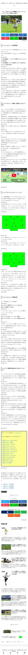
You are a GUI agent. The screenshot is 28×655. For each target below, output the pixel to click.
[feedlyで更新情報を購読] (20, 512)
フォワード (4, 491)
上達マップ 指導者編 (8, 487)
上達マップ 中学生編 (8, 486)
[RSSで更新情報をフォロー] (14, 515)
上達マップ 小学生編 (8, 484)
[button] (25, 322)
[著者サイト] (7, 512)
